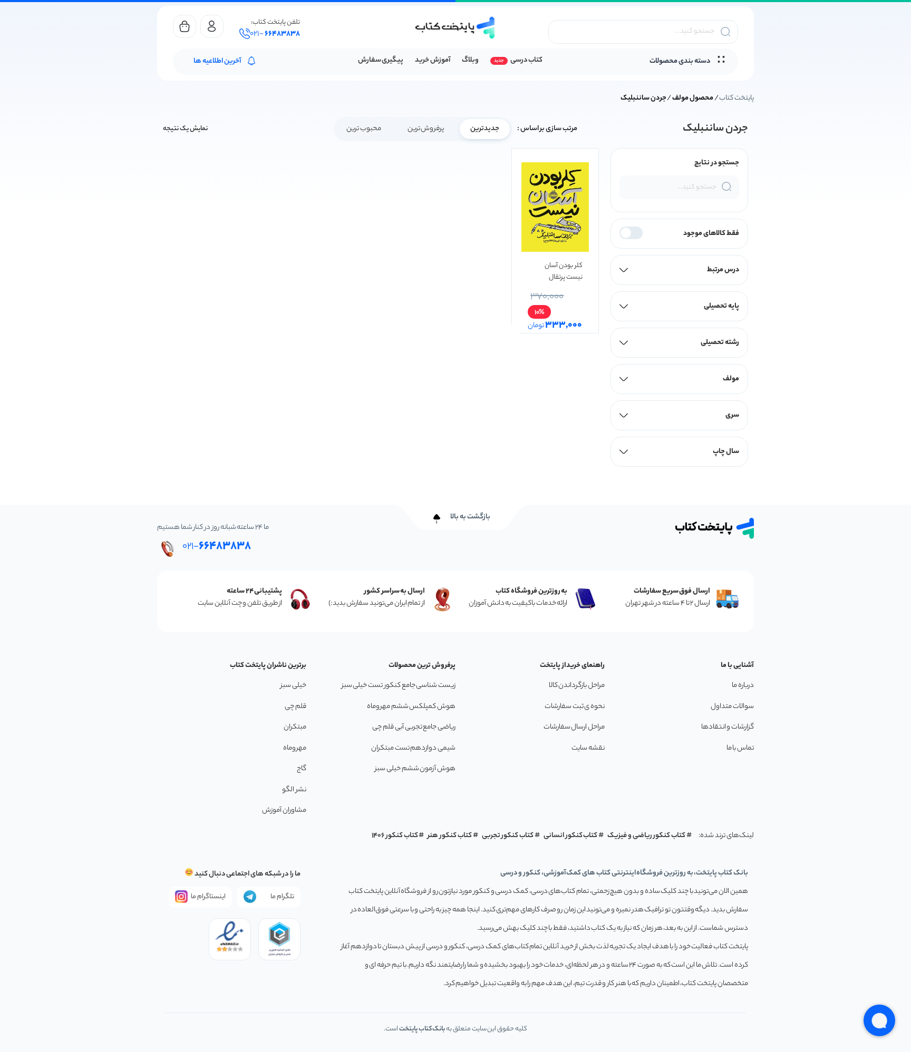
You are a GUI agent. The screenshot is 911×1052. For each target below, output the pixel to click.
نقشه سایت (588, 748)
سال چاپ (726, 452)
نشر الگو (294, 790)
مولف (731, 379)
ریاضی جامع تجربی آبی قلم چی (414, 727)
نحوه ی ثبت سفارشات (575, 707)
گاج (301, 769)
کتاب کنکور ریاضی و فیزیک (646, 836)
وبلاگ (470, 60)
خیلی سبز (293, 686)
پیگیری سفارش (381, 60)
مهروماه (294, 748)
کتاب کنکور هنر (450, 836)
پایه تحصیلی (721, 306)
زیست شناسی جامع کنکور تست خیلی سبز (399, 686)
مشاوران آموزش (284, 810)
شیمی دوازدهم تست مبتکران (413, 748)
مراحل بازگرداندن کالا (577, 686)
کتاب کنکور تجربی (508, 836)
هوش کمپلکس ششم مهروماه (411, 707)
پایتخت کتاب (736, 98)
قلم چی (295, 707)
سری (732, 415)
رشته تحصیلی (720, 343)
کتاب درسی (526, 60)
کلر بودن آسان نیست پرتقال (563, 271)
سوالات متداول (732, 707)
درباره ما (743, 686)
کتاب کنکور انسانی (571, 836)
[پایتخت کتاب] (455, 28)
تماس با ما (740, 748)
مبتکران (295, 727)
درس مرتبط (723, 270)
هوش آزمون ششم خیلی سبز (415, 769)
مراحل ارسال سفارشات (574, 727)
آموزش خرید (432, 60)
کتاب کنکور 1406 (395, 836)
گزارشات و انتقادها (727, 727)
